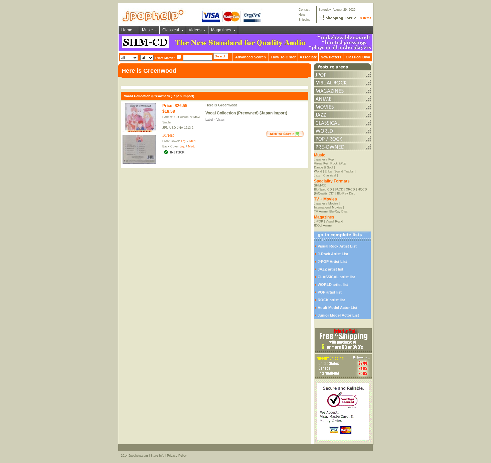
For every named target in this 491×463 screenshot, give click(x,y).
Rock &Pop (338, 163)
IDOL (317, 225)
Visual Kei (321, 163)
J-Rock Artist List (333, 254)
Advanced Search (250, 57)
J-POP (318, 221)
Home (126, 30)
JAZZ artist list (330, 269)
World (318, 171)
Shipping (304, 19)
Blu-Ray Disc (346, 193)
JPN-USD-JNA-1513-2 (177, 127)
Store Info (157, 455)
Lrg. (183, 141)
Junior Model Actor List (338, 315)
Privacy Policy (177, 455)
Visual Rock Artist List (337, 246)
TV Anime (321, 211)
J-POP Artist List (332, 262)
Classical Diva (358, 57)
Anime (327, 225)
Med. (192, 141)
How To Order (283, 57)
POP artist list (330, 292)
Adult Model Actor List (337, 308)
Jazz (317, 175)
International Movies (328, 207)
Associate (308, 57)
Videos (195, 30)
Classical (170, 30)
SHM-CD (320, 185)
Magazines (221, 30)
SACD (339, 189)
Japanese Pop (324, 159)
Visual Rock (334, 221)
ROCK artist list (331, 300)
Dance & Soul (323, 167)
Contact (304, 9)
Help (302, 14)
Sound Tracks (344, 171)
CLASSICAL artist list (336, 277)
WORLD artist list (333, 285)
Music (147, 30)
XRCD (350, 189)
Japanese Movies (326, 203)
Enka (328, 171)
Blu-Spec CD (323, 189)
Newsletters (331, 57)
